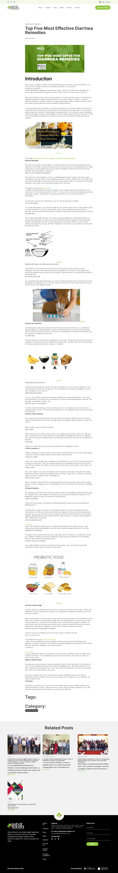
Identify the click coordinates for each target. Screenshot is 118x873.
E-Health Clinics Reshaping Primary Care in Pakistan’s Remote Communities (58, 759)
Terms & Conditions (46, 854)
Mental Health (82, 756)
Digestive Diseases (33, 24)
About (40, 7)
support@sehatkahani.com (60, 833)
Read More (11, 774)
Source (59, 262)
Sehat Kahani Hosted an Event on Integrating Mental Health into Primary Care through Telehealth (93, 760)
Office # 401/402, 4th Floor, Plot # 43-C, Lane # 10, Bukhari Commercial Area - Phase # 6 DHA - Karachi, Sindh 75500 (67, 827)
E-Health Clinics (48, 756)
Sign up (108, 2)
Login (103, 2)
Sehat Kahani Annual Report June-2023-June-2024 (22, 805)
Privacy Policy (45, 849)
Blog (55, 7)
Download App (102, 8)
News (10, 756)
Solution (45, 828)
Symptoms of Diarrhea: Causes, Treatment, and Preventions (54, 158)
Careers (45, 840)
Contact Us (45, 844)
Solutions (48, 7)
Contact (77, 7)
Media (62, 7)
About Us (45, 823)
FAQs (44, 859)
